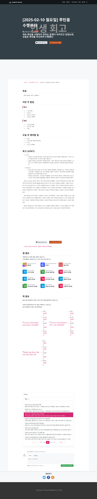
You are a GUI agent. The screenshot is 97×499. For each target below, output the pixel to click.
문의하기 (83, 2)
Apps (79, 2)
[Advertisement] (48, 69)
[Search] (87, 2)
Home (63, 2)
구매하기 (45, 314)
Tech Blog (74, 2)
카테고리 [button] (68, 2)
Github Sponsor (42, 42)
